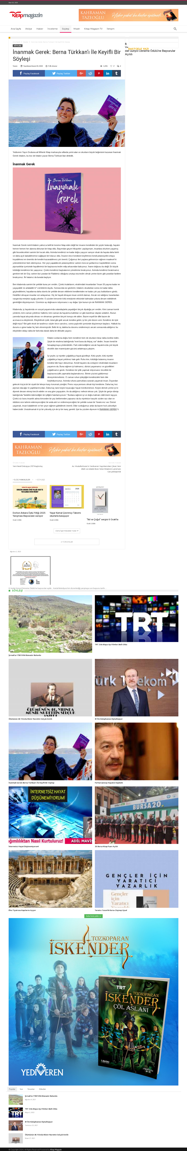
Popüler (12, 1089)
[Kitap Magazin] (26, 9)
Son (21, 1089)
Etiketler (42, 1089)
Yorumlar (31, 1089)
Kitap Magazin (56, 1150)
